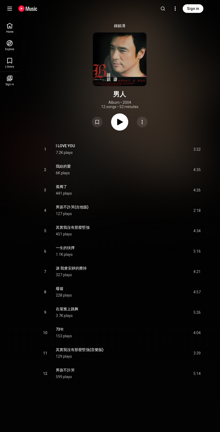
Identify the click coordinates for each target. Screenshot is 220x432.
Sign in (193, 8)
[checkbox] (197, 149)
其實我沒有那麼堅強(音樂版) (80, 350)
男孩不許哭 (65, 370)
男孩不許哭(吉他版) (72, 207)
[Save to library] (97, 122)
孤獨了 (61, 186)
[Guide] (9, 8)
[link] (9, 28)
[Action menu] (142, 122)
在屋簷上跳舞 (67, 309)
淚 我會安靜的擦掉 (71, 268)
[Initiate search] (163, 8)
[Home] (27, 8)
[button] (97, 122)
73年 (60, 329)
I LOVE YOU (65, 146)
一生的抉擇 (65, 248)
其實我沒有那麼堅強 (73, 227)
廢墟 (59, 288)
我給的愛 (63, 166)
